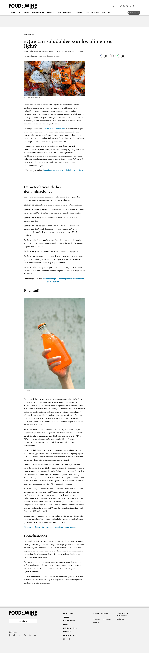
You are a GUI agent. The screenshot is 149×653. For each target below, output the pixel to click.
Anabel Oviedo (32, 56)
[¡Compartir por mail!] (123, 56)
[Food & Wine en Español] (23, 6)
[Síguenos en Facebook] (117, 6)
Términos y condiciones (102, 619)
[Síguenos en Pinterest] (127, 6)
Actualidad (15, 13)
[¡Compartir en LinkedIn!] (117, 56)
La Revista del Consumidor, (54, 128)
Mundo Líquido (64, 13)
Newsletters (133, 13)
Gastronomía (38, 13)
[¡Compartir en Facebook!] (100, 56)
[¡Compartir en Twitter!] (106, 56)
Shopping (106, 13)
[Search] (113, 6)
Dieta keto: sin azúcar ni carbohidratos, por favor (63, 170)
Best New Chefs (92, 13)
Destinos (78, 13)
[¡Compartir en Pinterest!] (112, 56)
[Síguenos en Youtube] (134, 6)
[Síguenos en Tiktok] (121, 6)
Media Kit (120, 619)
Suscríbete (23, 621)
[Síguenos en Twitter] (124, 6)
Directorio (96, 623)
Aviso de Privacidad (100, 613)
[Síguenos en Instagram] (130, 6)
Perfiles (50, 13)
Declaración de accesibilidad (122, 614)
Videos (26, 13)
